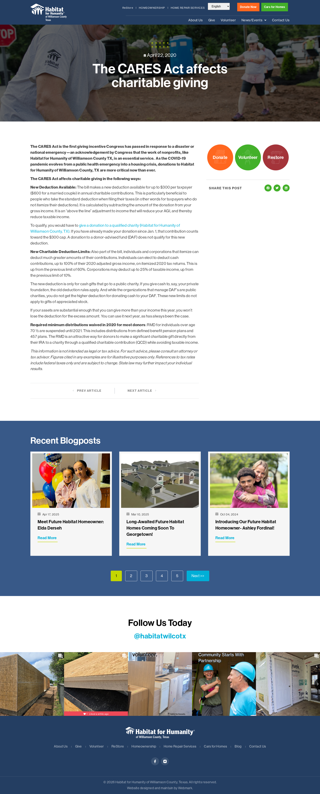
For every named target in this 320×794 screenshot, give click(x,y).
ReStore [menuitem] (127, 7)
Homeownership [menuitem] (152, 7)
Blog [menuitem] (238, 746)
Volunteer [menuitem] (228, 20)
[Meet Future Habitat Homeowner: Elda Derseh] (71, 480)
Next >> (197, 576)
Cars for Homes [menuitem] (215, 746)
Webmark (185, 788)
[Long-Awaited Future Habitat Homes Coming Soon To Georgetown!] (160, 480)
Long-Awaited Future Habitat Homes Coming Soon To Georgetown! (155, 528)
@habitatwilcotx (160, 636)
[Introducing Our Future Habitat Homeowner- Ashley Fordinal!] (249, 480)
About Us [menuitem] (195, 20)
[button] (267, 188)
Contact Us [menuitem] (281, 20)
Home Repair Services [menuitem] (188, 7)
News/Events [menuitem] (252, 20)
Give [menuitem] (211, 20)
